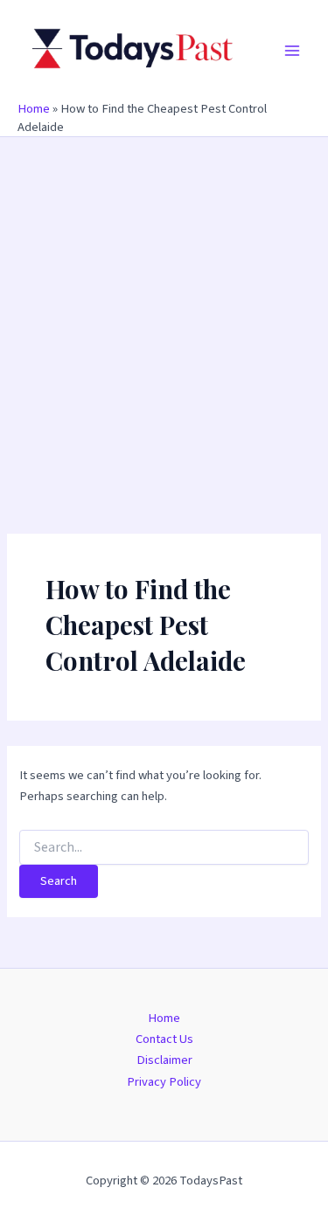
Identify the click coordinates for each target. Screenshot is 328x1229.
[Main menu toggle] (292, 50)
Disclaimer (164, 1060)
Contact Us (164, 1039)
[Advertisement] (164, 309)
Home (33, 109)
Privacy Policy (164, 1082)
